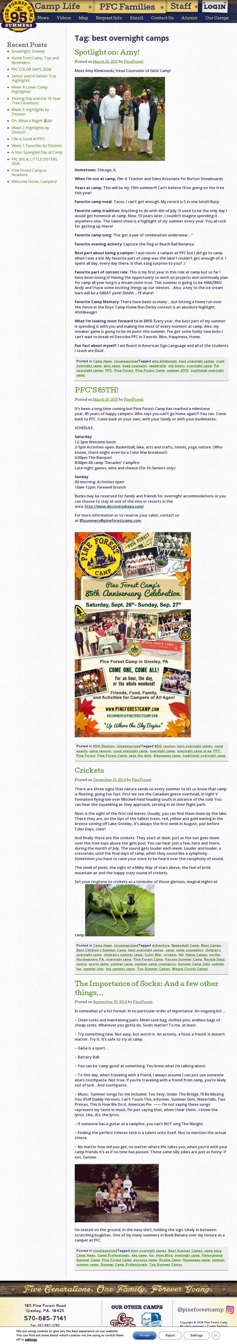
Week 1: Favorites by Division (37, 145)
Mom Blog (164, 1255)
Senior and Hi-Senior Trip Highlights (34, 78)
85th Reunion (104, 746)
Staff (181, 7)
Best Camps (211, 945)
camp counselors (189, 950)
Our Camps (217, 18)
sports (81, 964)
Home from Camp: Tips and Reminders (35, 60)
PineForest (133, 62)
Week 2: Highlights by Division (30, 130)
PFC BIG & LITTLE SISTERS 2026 (34, 161)
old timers (176, 366)
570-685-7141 (45, 1318)
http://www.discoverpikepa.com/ (114, 506)
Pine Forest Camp (150, 370)
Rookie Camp (170, 1260)
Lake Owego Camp (151, 1325)
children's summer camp (123, 954)
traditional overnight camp (204, 755)
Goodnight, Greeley (28, 51)
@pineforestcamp (201, 1310)
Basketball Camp (185, 945)
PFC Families (127, 8)
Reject (170, 1335)
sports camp (99, 964)
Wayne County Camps (190, 969)
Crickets (89, 771)
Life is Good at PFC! (28, 138)
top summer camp (120, 969)
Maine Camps (196, 954)
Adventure (160, 945)
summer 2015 (177, 370)
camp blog (212, 1250)
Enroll (136, 18)
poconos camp (145, 1260)
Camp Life (57, 7)
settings (31, 1340)
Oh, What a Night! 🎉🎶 (32, 120)
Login (215, 7)
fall (181, 954)
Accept (145, 1335)
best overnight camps (196, 361)
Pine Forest (123, 370)
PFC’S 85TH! (96, 391)
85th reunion (165, 746)
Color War (153, 954)
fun (151, 1255)
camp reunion (100, 751)
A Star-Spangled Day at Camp (37, 152)
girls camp (112, 366)
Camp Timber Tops (123, 1325)
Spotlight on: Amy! (107, 53)
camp (169, 950)
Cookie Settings (217, 1326)
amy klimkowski (164, 361)
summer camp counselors (155, 964)
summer (218, 1260)
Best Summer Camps (185, 1250)
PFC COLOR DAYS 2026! (31, 69)
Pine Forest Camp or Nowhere (29, 172)
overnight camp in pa (194, 751)
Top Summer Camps (153, 969)
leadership (157, 366)
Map (83, 18)
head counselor (134, 366)
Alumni (189, 18)
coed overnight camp (130, 751)
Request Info (109, 18)
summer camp (122, 964)
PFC (108, 370)
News (43, 18)
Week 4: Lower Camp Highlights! (30, 89)
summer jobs (93, 969)
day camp (139, 1255)
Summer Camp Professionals (124, 1264)
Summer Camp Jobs (194, 964)
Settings (196, 1335)
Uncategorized (126, 361)
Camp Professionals (113, 1255)
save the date (140, 755)
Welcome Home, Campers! (34, 181)
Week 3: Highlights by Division (30, 112)
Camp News (102, 361)
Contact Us (162, 18)
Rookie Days (214, 959)
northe (214, 954)
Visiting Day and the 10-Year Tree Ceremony (36, 100)
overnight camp (199, 366)
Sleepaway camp (167, 755)
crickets (170, 954)
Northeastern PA (90, 959)
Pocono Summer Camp (183, 959)
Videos (64, 18)
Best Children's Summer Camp (101, 950)
